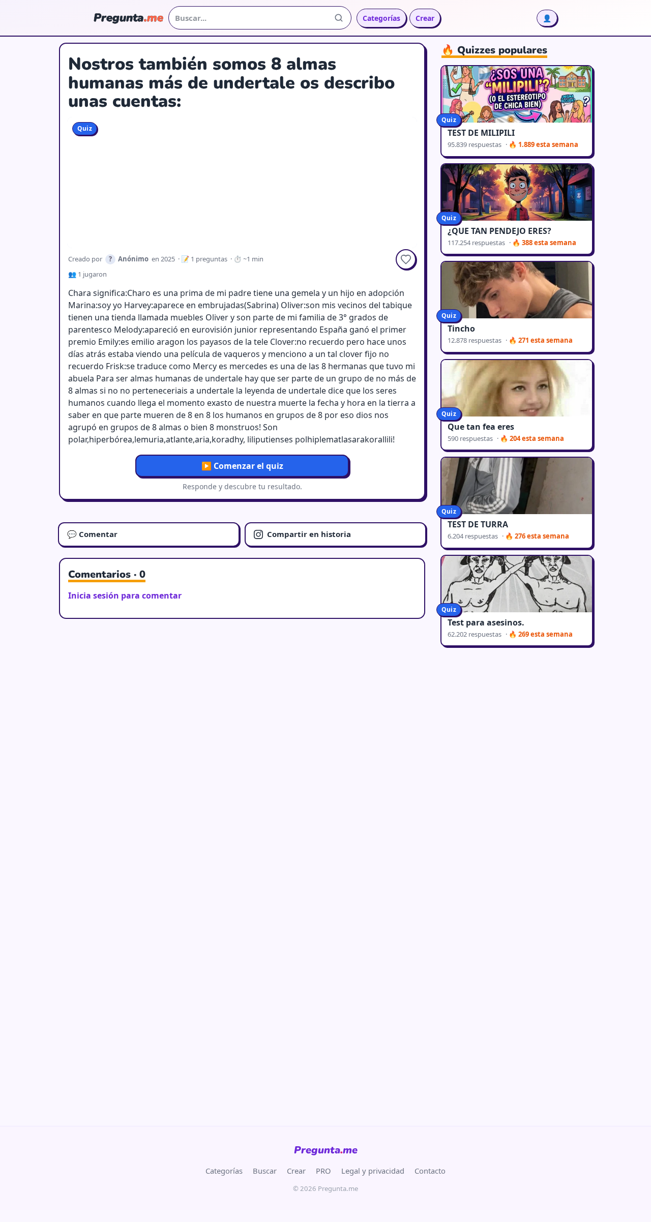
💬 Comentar (92, 534)
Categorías (381, 18)
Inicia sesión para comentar (125, 595)
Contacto (430, 1171)
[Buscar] (339, 18)
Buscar (265, 1171)
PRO (323, 1171)
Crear (425, 18)
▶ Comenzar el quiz (242, 465)
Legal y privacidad (372, 1171)
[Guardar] (406, 259)
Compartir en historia (309, 534)
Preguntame (326, 1150)
